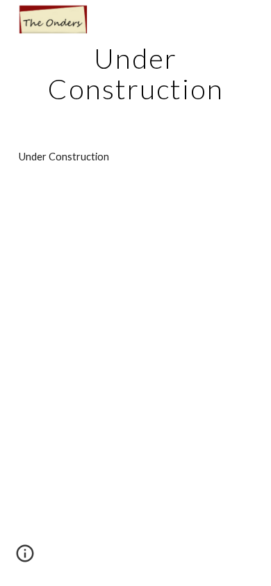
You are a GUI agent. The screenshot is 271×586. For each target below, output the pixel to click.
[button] (25, 558)
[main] (135, 73)
